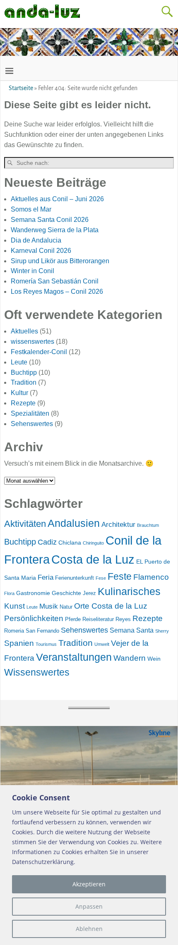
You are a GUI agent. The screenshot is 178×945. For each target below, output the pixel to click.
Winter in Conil (32, 270)
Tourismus (46, 644)
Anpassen (89, 906)
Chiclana (69, 542)
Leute (19, 362)
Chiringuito (93, 542)
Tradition (23, 382)
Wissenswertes (37, 672)
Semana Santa (132, 630)
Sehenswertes (32, 423)
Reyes (123, 619)
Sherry (162, 630)
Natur (66, 607)
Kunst (14, 606)
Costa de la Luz (93, 559)
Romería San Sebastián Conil (55, 281)
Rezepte (23, 403)
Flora (9, 593)
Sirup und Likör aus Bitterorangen (60, 260)
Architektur (118, 524)
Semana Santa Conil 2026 (50, 219)
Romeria (14, 631)
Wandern (129, 658)
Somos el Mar (31, 209)
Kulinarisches (129, 591)
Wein (154, 658)
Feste (120, 576)
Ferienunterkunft (74, 578)
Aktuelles (24, 331)
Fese (101, 578)
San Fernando (42, 631)
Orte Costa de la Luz (110, 606)
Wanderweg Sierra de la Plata (55, 229)
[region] (89, 865)
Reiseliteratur (98, 619)
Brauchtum (148, 525)
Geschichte (66, 593)
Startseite (21, 88)
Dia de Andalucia (36, 240)
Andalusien (74, 523)
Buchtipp (24, 372)
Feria (45, 577)
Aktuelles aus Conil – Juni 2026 (57, 198)
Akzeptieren (89, 884)
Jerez (89, 593)
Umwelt (101, 644)
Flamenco (151, 577)
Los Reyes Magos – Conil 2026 (57, 291)
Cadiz (47, 542)
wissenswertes (32, 341)
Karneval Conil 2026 (41, 250)
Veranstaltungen (74, 657)
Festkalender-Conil (39, 351)
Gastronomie (33, 593)
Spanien (19, 643)
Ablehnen (89, 929)
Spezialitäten (30, 413)
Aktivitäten (25, 524)
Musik (48, 606)
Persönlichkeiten (33, 618)
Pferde (73, 619)
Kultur (19, 392)
